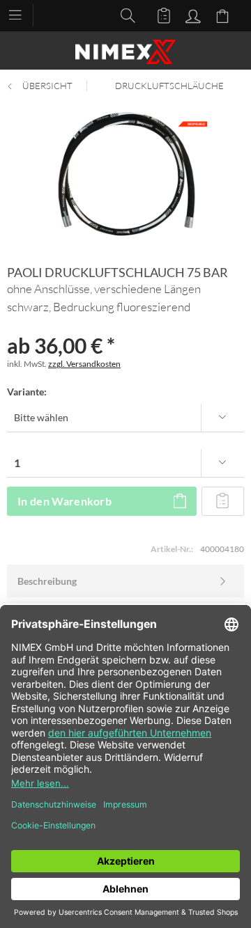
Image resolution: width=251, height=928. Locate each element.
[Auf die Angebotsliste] (222, 501)
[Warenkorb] (224, 15)
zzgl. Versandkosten (84, 364)
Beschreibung (47, 581)
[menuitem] (22, 14)
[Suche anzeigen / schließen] (124, 15)
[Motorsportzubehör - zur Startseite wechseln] (125, 52)
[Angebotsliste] (158, 15)
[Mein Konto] (191, 15)
